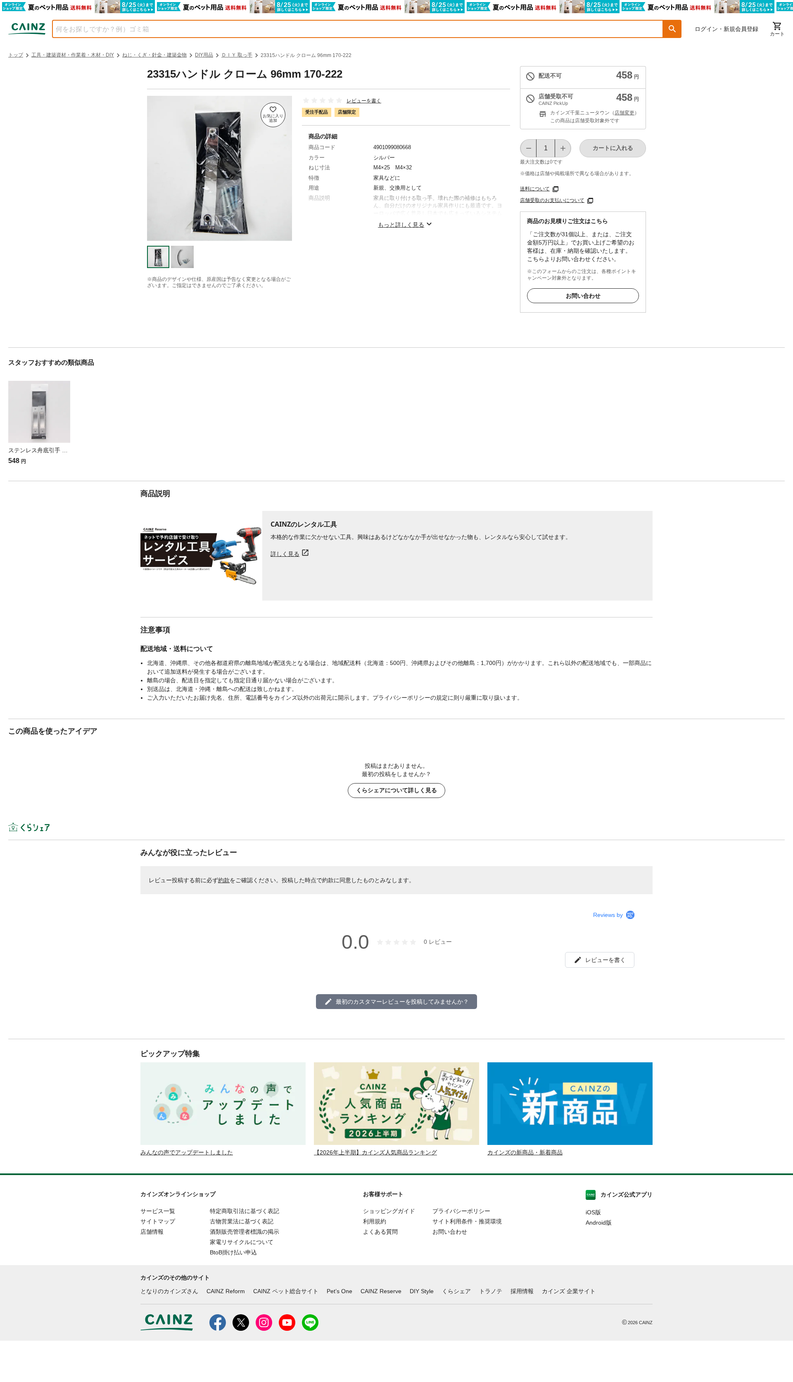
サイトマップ (157, 1221)
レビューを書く (364, 101)
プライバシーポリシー (461, 1211)
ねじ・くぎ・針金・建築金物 (154, 55)
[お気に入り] (273, 114)
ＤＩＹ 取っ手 (236, 55)
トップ (15, 55)
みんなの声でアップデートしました (186, 1152)
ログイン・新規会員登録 (726, 29)
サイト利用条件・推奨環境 (467, 1221)
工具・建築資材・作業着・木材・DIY (72, 55)
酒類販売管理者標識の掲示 (244, 1231)
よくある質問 (380, 1231)
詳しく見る (285, 554)
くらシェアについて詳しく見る (396, 790)
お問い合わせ (583, 295)
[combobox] (351, 29)
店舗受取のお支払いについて (552, 200)
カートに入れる (613, 148)
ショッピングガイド (389, 1211)
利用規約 (374, 1221)
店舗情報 (152, 1231)
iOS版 (593, 1212)
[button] (672, 29)
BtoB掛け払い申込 (233, 1252)
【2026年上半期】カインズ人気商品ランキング (375, 1152)
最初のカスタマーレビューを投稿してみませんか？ (402, 1001)
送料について (535, 189)
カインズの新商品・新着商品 (525, 1152)
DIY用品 (204, 55)
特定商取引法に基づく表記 (244, 1211)
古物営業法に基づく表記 (241, 1221)
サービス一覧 (157, 1211)
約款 (224, 880)
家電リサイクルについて (241, 1242)
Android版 (599, 1222)
